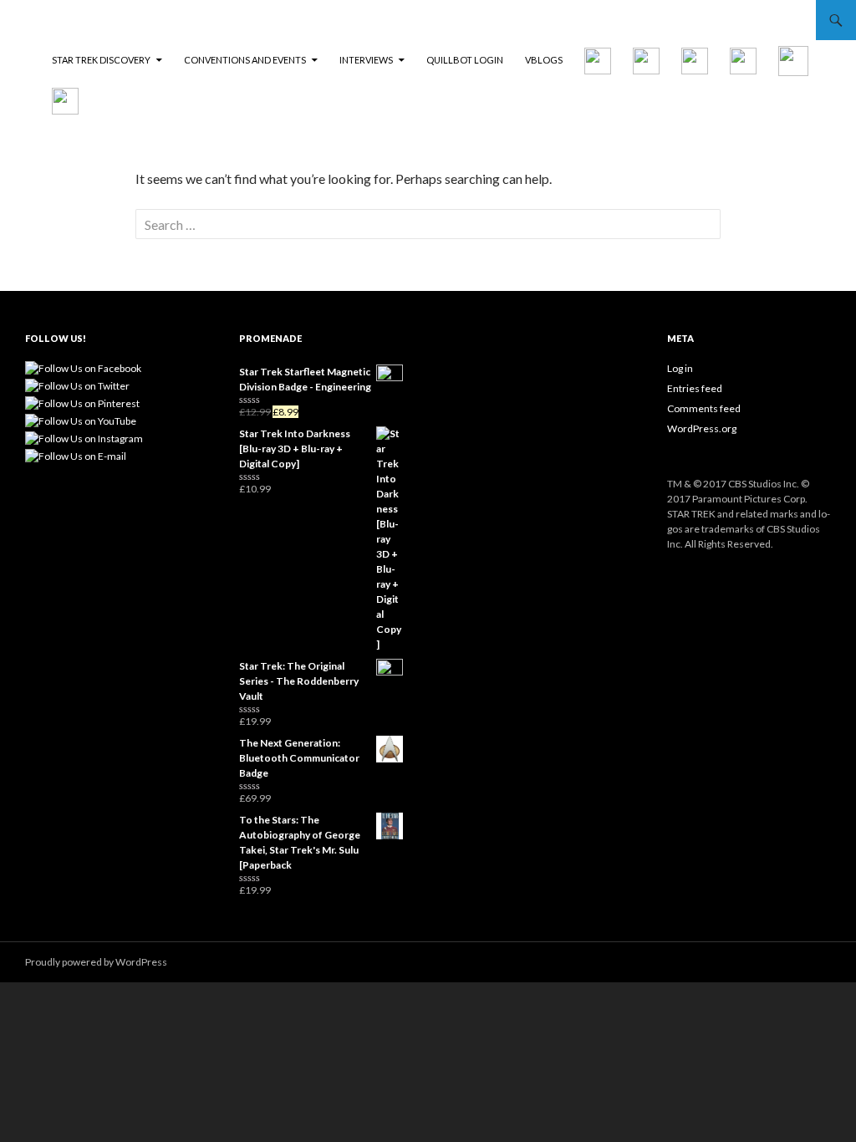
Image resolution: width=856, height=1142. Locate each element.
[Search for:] (428, 224)
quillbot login (464, 59)
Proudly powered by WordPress (96, 962)
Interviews (366, 59)
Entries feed (694, 388)
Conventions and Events (245, 59)
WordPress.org (701, 428)
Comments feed (704, 408)
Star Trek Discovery (101, 59)
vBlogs (544, 59)
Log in (680, 368)
